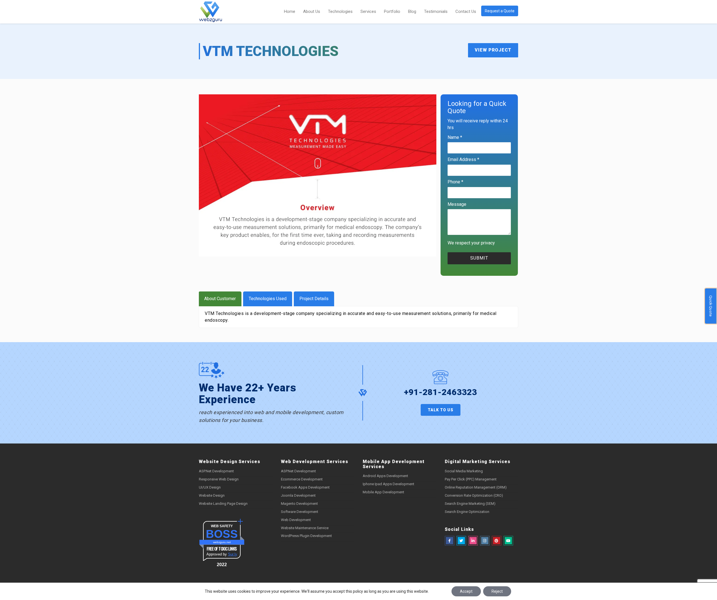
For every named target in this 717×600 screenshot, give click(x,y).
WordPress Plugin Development (306, 536)
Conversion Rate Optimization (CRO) (474, 495)
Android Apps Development (385, 476)
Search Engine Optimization (467, 512)
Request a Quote (500, 11)
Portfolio (392, 11)
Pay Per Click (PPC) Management (471, 479)
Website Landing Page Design (223, 503)
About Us (311, 11)
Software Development (299, 512)
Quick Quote (711, 306)
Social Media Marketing (464, 471)
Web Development (296, 520)
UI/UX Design (210, 487)
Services (368, 11)
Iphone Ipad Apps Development (388, 484)
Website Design (212, 495)
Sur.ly (232, 554)
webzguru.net (222, 542)
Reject (497, 591)
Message (457, 204)
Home (289, 11)
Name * (455, 137)
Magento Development (299, 503)
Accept (466, 591)
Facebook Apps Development (305, 487)
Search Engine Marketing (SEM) (470, 503)
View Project (493, 50)
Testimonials (436, 11)
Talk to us (440, 410)
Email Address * (463, 159)
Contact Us (465, 11)
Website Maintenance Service (305, 528)
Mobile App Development (383, 492)
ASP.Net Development (216, 471)
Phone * (455, 182)
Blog (412, 11)
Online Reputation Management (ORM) (476, 487)
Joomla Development (298, 495)
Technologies (340, 11)
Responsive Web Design (219, 479)
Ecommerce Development (302, 479)
